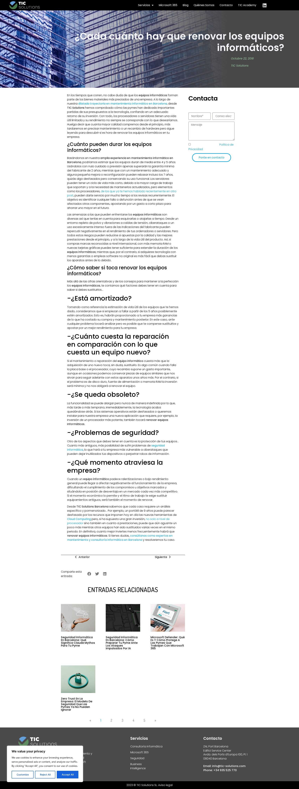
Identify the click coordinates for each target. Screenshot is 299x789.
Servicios (144, 5)
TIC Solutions (239, 66)
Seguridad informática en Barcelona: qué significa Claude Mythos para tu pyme (78, 641)
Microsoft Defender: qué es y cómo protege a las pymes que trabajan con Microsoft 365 (168, 642)
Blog (185, 5)
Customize (23, 774)
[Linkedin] (264, 5)
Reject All (45, 774)
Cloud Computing (79, 519)
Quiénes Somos (204, 5)
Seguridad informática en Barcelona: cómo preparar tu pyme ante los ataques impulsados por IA (122, 642)
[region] (45, 764)
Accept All (68, 774)
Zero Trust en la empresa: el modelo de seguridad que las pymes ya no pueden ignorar (76, 704)
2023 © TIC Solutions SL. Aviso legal (149, 785)
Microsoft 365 (168, 5)
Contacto (226, 5)
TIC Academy (247, 5)
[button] (89, 574)
